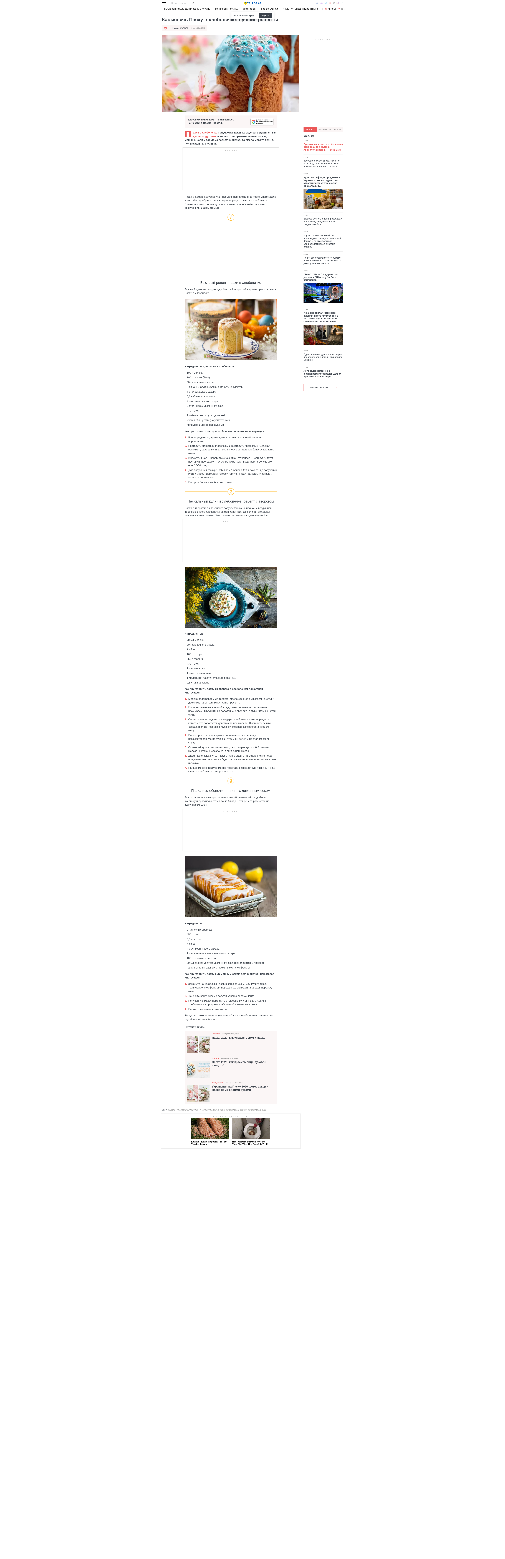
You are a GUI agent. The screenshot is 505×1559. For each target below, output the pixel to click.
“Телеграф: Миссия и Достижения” (301, 9)
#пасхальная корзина (187, 1110)
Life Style (216, 1034)
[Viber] (321, 3)
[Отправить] (193, 3)
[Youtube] (330, 3)
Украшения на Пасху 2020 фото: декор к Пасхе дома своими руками (240, 1088)
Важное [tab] (337, 129)
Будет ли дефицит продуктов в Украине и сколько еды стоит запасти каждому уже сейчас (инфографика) (322, 181)
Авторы (332, 9)
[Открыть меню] (164, 3)
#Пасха (171, 1110)
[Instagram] (338, 3)
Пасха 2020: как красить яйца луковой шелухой (239, 1064)
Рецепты (215, 1058)
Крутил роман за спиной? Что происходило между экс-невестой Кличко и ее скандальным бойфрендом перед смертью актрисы (322, 241)
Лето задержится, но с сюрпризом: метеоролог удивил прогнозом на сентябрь (322, 374)
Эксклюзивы (249, 9)
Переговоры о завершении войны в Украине (187, 9)
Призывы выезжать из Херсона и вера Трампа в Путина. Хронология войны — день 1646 (323, 147)
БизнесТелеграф (269, 9)
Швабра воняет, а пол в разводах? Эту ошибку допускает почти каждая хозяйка (323, 221)
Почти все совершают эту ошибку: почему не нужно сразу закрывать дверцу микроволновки (322, 260)
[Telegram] (326, 3)
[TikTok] (342, 3)
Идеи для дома (218, 1083)
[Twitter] (334, 3)
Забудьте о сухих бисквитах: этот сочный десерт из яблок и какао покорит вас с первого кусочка (322, 163)
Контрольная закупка (226, 9)
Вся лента (309, 136)
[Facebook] (317, 3)
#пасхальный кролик (236, 1110)
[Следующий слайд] (344, 9)
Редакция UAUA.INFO (180, 28)
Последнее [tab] (310, 129)
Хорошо (265, 15)
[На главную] (252, 3)
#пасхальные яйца (257, 1110)
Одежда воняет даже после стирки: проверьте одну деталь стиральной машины (323, 357)
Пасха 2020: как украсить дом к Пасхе (238, 1037)
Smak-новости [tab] (324, 129)
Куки (251, 15)
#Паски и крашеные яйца (212, 1110)
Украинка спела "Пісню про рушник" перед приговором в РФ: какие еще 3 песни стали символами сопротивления (321, 317)
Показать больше (318, 388)
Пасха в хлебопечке (205, 132)
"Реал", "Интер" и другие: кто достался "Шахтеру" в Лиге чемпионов (321, 277)
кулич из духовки (204, 136)
